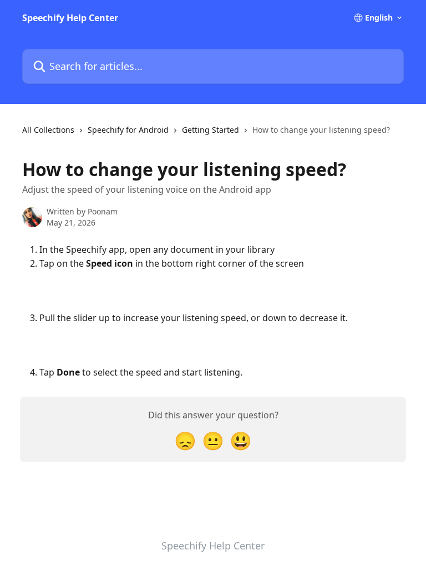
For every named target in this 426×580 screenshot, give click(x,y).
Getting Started (210, 129)
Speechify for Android (128, 129)
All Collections (48, 129)
